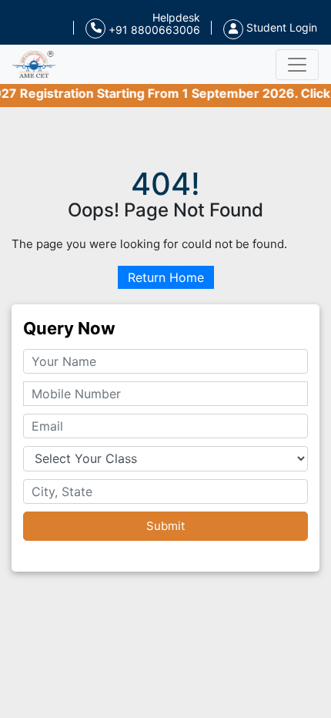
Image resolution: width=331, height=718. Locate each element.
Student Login (280, 27)
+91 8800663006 (152, 29)
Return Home (166, 277)
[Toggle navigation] (297, 64)
